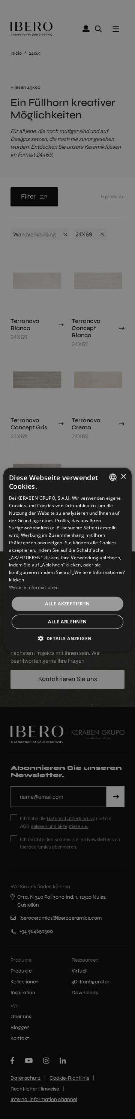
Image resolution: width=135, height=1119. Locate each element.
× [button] (123, 477)
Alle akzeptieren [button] (67, 603)
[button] (68, 638)
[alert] (67, 559)
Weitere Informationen (33, 587)
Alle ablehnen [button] (67, 622)
